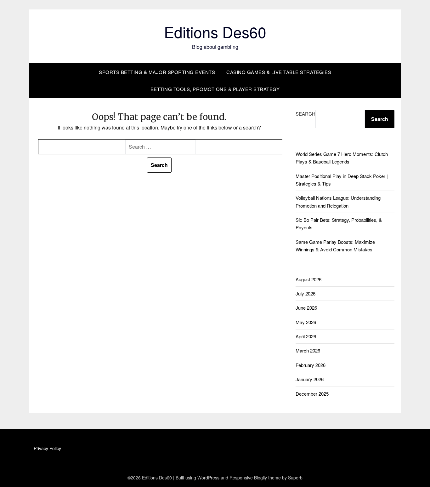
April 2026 (306, 336)
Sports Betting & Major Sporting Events (157, 72)
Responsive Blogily (248, 477)
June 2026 (306, 307)
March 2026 (308, 350)
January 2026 (310, 379)
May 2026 (306, 322)
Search (305, 113)
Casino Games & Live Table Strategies (278, 72)
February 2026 (310, 365)
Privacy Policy (47, 448)
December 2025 (312, 393)
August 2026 (308, 279)
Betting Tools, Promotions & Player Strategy (215, 89)
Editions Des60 (215, 32)
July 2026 (305, 293)
